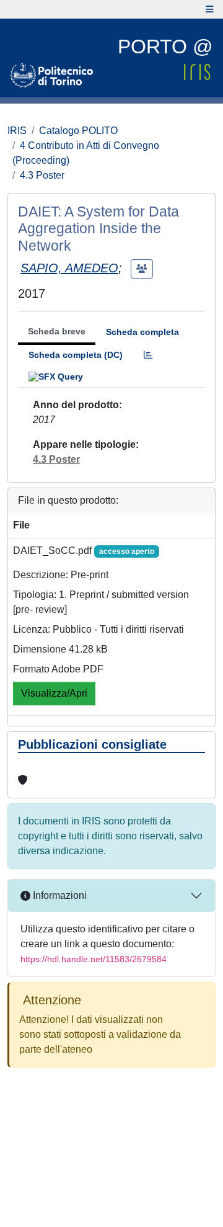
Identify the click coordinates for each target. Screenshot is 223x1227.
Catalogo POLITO (78, 130)
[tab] (148, 355)
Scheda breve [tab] (56, 331)
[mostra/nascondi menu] (210, 9)
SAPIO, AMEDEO (69, 268)
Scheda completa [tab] (142, 332)
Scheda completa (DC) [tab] (75, 355)
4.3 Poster (42, 175)
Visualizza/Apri (54, 693)
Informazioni (58, 895)
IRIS (17, 130)
